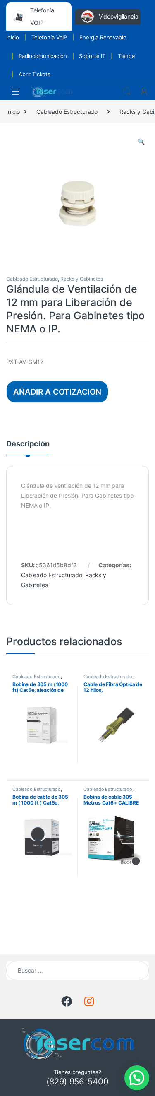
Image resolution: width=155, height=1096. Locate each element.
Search (126, 91)
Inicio (12, 37)
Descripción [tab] (27, 444)
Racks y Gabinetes (81, 279)
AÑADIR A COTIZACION (57, 392)
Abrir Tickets (34, 74)
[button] (141, 142)
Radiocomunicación (43, 56)
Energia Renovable (102, 37)
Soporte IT (92, 56)
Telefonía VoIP (49, 37)
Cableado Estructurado (67, 111)
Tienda (126, 56)
